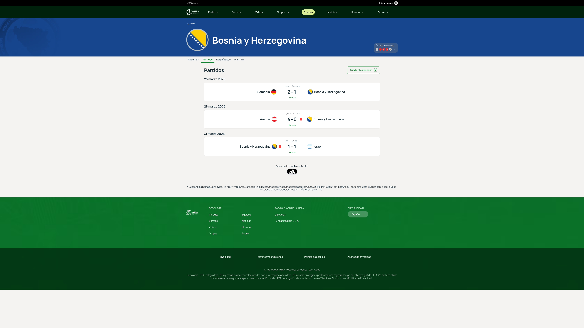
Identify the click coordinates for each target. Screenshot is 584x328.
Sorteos (213, 220)
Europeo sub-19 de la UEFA (192, 12)
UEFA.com (280, 214)
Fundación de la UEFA (287, 220)
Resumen (193, 59)
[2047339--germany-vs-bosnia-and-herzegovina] (292, 92)
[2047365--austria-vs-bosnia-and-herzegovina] (292, 119)
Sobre (245, 233)
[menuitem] (216, 12)
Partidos (208, 59)
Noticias (246, 220)
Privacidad (225, 256)
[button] (283, 12)
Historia (246, 227)
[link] (212, 12)
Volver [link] (192, 23)
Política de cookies (314, 256)
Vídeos (212, 227)
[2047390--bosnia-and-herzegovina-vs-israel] (292, 146)
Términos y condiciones (269, 256)
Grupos (213, 233)
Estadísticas (223, 59)
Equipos (246, 214)
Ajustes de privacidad (359, 256)
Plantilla (239, 59)
